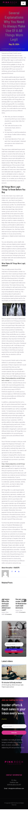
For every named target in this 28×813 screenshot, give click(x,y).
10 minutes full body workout (12, 682)
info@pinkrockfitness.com (16, 788)
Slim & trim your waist (17, 685)
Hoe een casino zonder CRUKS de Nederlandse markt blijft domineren (21, 603)
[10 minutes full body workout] (14, 672)
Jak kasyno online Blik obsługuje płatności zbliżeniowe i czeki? (6, 604)
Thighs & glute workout (8, 687)
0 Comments (8, 614)
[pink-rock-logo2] (10, 2)
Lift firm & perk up (6, 685)
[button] (3, 600)
